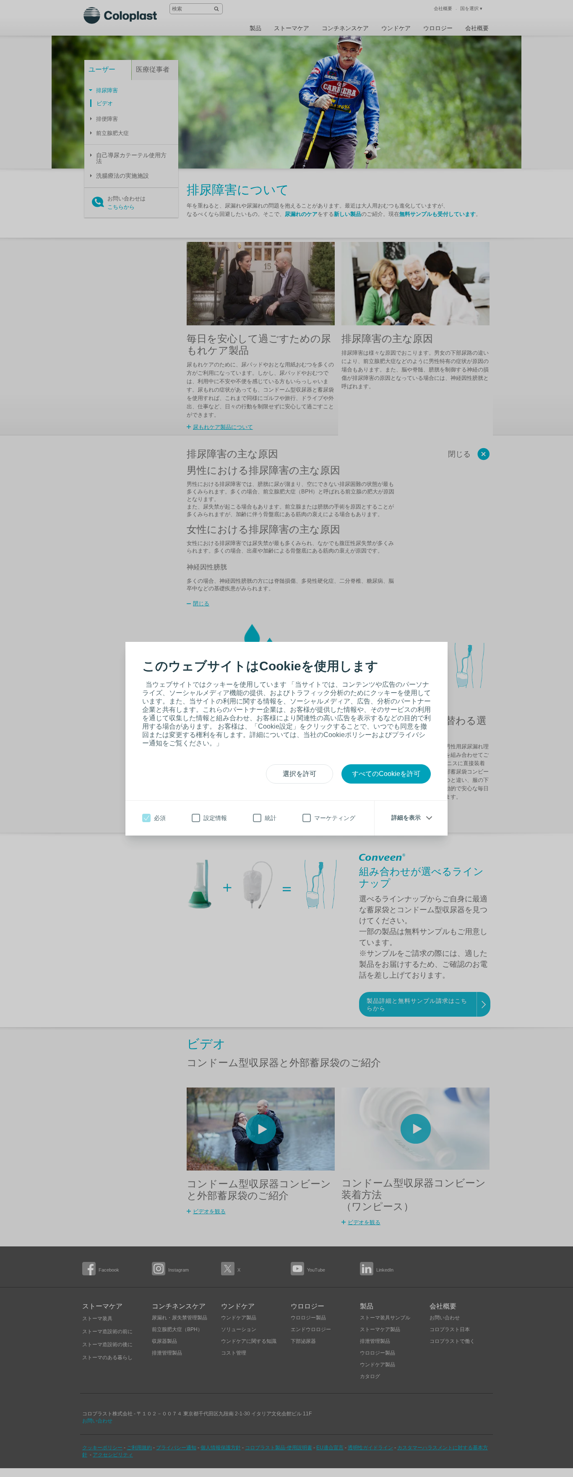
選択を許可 (299, 773)
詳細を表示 (406, 817)
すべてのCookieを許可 (386, 773)
